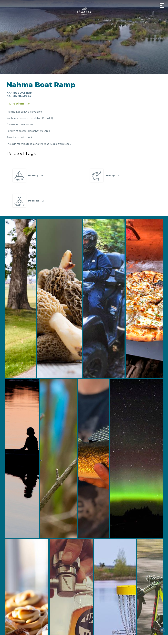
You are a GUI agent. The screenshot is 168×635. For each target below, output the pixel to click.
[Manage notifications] (162, 630)
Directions (16, 103)
